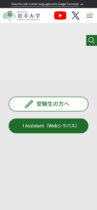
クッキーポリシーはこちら (62, 184)
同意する (57, 198)
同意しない (24, 198)
